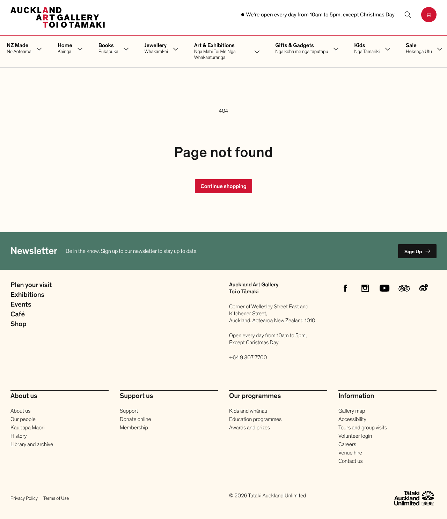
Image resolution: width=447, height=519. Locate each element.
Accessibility (352, 419)
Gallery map (351, 411)
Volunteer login (355, 436)
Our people (23, 419)
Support (129, 411)
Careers (347, 444)
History (18, 436)
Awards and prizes (249, 427)
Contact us (350, 461)
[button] (408, 14)
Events (20, 304)
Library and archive (31, 444)
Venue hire (350, 453)
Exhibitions (27, 295)
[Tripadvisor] (404, 288)
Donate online (135, 419)
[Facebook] (345, 288)
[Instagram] (365, 288)
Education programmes (255, 419)
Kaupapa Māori (27, 427)
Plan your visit (31, 285)
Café (17, 314)
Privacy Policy (24, 498)
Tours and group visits (362, 427)
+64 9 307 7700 (248, 357)
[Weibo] (424, 288)
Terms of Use (56, 498)
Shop (18, 324)
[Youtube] (384, 288)
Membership (134, 427)
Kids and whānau (248, 411)
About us (20, 411)
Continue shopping (223, 186)
